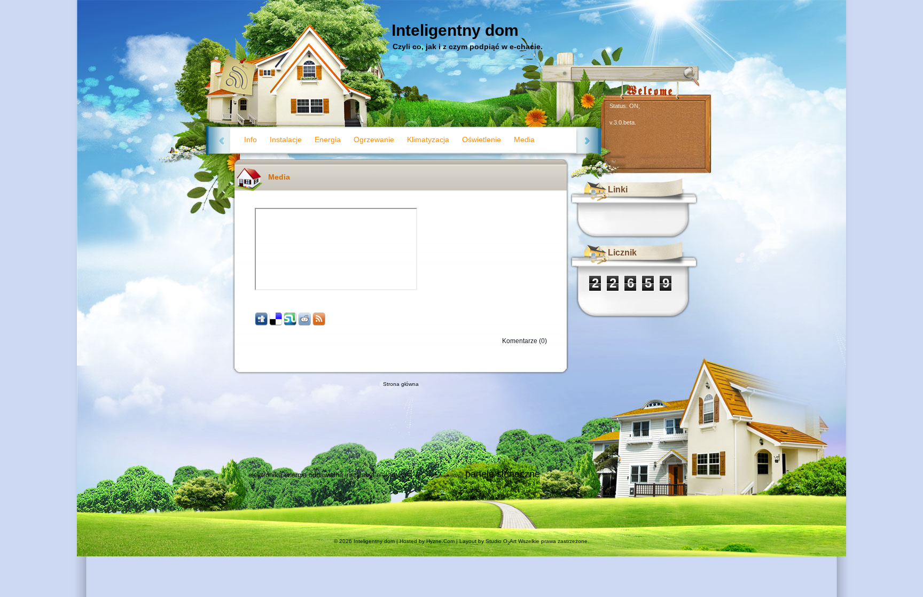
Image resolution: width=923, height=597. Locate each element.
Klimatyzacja (428, 139)
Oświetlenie (481, 139)
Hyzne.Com (440, 541)
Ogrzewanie (374, 139)
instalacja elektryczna (378, 475)
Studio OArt (501, 541)
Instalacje (286, 139)
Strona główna (401, 384)
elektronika (265, 475)
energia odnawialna (313, 475)
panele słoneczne (502, 474)
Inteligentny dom (455, 30)
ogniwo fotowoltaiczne (439, 475)
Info (250, 139)
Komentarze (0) (524, 341)
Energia (328, 139)
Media (524, 139)
